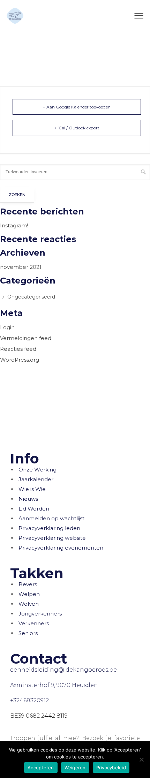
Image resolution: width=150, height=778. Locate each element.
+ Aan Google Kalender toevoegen (77, 106)
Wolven (28, 604)
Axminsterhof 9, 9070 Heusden (54, 685)
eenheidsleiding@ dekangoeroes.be (63, 669)
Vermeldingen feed (25, 338)
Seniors (28, 633)
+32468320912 (29, 700)
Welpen (29, 594)
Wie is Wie (32, 489)
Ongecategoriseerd (31, 297)
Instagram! (14, 225)
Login (7, 327)
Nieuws (28, 499)
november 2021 (21, 267)
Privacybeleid (111, 767)
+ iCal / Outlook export (76, 127)
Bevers (27, 584)
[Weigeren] (141, 759)
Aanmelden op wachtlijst (51, 518)
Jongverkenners (40, 613)
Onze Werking (37, 469)
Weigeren (75, 767)
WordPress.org (19, 359)
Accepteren (41, 767)
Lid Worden (33, 508)
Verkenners (33, 623)
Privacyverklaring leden (49, 528)
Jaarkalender (35, 479)
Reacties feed (18, 349)
